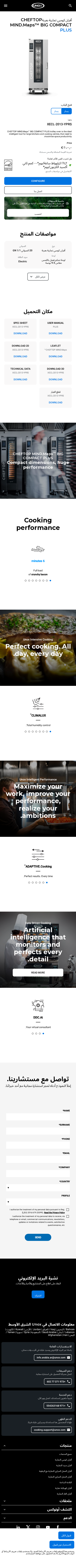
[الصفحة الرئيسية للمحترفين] (38, 5)
